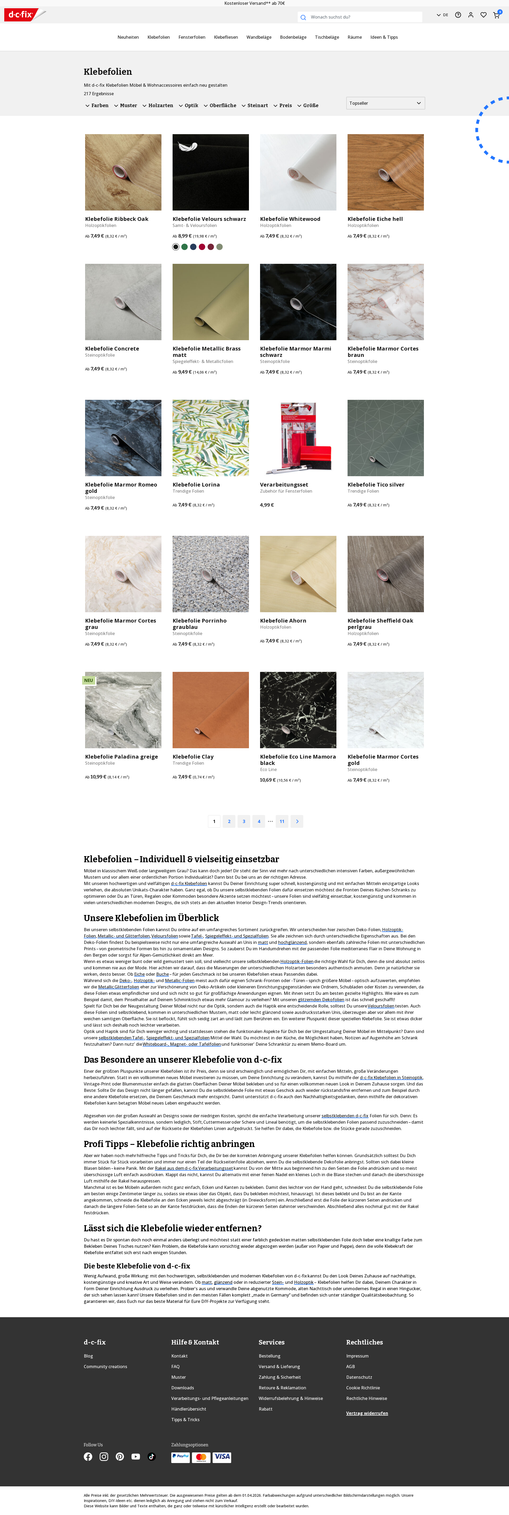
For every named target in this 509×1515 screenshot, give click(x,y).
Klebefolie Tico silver (376, 484)
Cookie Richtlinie (363, 1388)
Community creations (105, 1366)
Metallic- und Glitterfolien (124, 936)
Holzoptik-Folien (297, 961)
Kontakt (179, 1356)
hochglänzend (292, 942)
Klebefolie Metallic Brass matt (207, 351)
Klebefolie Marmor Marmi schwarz (295, 351)
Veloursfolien (164, 936)
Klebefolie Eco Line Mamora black (298, 760)
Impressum (357, 1356)
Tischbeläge (327, 37)
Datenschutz (359, 1377)
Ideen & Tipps (384, 37)
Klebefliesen (226, 37)
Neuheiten (128, 37)
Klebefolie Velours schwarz (209, 219)
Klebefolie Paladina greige (121, 757)
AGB (350, 1366)
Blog (88, 1356)
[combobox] (360, 17)
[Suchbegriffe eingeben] (303, 17)
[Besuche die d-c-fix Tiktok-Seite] (151, 1457)
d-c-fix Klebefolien (189, 883)
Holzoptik (304, 1282)
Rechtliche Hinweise (366, 1398)
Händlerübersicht (188, 1409)
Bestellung (269, 1356)
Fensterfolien (191, 37)
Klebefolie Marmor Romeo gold (121, 487)
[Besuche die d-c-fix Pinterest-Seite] (123, 1457)
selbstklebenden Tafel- (121, 1038)
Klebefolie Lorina (196, 484)
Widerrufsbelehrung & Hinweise (291, 1398)
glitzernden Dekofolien (321, 999)
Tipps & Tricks (185, 1419)
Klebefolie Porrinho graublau (200, 624)
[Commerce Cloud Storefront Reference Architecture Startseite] (21, 15)
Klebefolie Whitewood (290, 219)
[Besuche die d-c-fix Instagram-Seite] (108, 1457)
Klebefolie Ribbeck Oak (116, 219)
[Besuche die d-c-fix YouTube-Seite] (139, 1457)
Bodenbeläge (293, 37)
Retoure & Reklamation (282, 1388)
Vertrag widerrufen (367, 1413)
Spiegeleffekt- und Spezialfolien (237, 936)
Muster (178, 1377)
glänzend (223, 1282)
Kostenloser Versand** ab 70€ (254, 3)
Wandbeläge (259, 37)
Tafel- (197, 936)
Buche (162, 974)
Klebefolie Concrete (112, 348)
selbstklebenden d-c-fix (345, 1116)
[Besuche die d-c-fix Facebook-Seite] (92, 1457)
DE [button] (445, 14)
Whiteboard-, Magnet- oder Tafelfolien (182, 1044)
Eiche (139, 974)
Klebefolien (158, 37)
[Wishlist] (483, 15)
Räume (355, 37)
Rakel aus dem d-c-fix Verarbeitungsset (194, 1168)
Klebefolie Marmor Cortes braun (383, 351)
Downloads (182, 1388)
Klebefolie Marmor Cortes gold (383, 760)
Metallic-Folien (180, 980)
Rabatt (266, 1409)
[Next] (297, 821)
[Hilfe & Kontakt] (458, 15)
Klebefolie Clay (193, 757)
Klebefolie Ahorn (283, 621)
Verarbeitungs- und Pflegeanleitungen (209, 1398)
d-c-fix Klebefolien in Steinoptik (391, 1077)
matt (263, 942)
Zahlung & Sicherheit (280, 1377)
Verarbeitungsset (284, 484)
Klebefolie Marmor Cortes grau (120, 624)
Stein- (278, 1282)
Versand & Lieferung (279, 1366)
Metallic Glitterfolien (118, 987)
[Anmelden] (471, 15)
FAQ (175, 1366)
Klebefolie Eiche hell (375, 219)
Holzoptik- (144, 980)
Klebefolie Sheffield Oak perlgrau (380, 624)
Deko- (125, 980)
